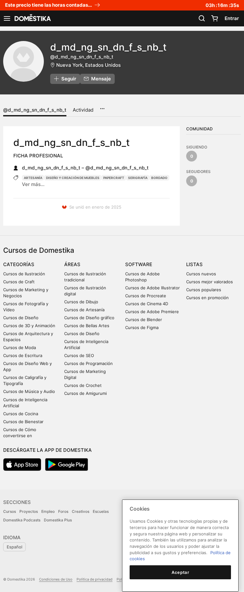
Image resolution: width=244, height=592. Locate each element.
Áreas (72, 264)
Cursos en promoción (207, 297)
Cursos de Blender (143, 319)
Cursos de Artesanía (84, 309)
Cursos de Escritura (22, 355)
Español (14, 546)
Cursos (9, 511)
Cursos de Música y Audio (29, 391)
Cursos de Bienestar (23, 421)
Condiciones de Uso (55, 579)
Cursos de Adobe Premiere (152, 311)
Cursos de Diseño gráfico (89, 317)
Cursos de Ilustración (24, 273)
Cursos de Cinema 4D (146, 303)
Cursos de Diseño (20, 317)
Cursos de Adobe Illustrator (152, 287)
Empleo (48, 511)
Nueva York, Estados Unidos (88, 65)
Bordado (159, 178)
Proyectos (28, 511)
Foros (63, 511)
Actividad (83, 110)
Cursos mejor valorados (209, 281)
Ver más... (33, 184)
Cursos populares (203, 289)
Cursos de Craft (19, 281)
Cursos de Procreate (145, 295)
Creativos (80, 511)
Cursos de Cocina (20, 413)
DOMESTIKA (32, 18)
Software (138, 264)
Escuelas (101, 511)
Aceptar (180, 572)
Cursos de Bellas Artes (86, 325)
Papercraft (113, 178)
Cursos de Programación (88, 363)
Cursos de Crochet (83, 385)
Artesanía (33, 178)
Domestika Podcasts (21, 520)
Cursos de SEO (79, 355)
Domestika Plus (58, 520)
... (102, 106)
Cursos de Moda (19, 347)
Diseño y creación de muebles (72, 178)
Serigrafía (137, 178)
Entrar (232, 18)
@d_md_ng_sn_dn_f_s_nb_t (34, 110)
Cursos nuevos (201, 273)
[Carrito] (214, 18)
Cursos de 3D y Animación (29, 325)
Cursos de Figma (142, 327)
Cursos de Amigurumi (85, 393)
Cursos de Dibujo (81, 301)
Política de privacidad (94, 579)
